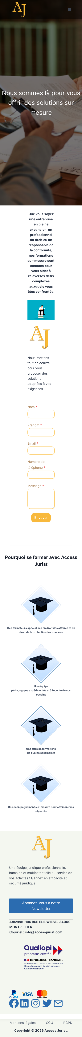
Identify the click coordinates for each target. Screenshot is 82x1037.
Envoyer (41, 518)
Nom (32, 407)
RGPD (67, 1023)
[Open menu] (69, 10)
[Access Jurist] (18, 9)
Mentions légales (23, 1023)
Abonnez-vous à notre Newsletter (41, 906)
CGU (49, 1023)
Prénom (34, 425)
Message (35, 486)
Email (32, 443)
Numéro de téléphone (36, 465)
